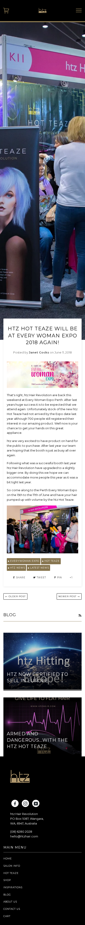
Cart (6, 916)
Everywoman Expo (24, 560)
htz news (17, 567)
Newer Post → (69, 596)
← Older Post (15, 596)
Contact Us (11, 909)
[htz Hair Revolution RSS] (80, 615)
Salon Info (11, 865)
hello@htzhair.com (24, 836)
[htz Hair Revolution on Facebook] (15, 804)
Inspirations (12, 887)
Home (7, 858)
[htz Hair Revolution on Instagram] (25, 804)
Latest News (39, 567)
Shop (7, 880)
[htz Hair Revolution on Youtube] (36, 804)
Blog (7, 894)
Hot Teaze (52, 560)
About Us (10, 901)
